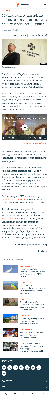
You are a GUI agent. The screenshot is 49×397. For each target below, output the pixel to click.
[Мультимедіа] (15, 394)
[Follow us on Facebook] (4, 367)
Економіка (24, 316)
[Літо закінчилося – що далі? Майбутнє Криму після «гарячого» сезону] (10, 332)
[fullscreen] (44, 137)
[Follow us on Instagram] (27, 367)
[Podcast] (38, 367)
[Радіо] (6, 394)
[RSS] (33, 367)
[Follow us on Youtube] (15, 367)
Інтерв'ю (23, 299)
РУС (34, 394)
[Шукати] (43, 394)
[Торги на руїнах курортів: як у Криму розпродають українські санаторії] (10, 318)
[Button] (20, 35)
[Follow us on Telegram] (21, 367)
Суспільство (25, 283)
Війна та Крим (26, 266)
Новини (6, 11)
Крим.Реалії (11, 122)
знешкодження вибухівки (15, 200)
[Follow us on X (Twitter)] (9, 367)
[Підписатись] (4, 373)
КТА (24, 394)
